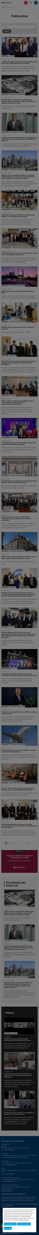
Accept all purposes (10, 1224)
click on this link (24, 1220)
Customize (8, 1228)
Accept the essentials (24, 1224)
